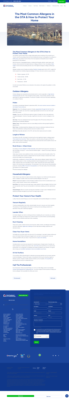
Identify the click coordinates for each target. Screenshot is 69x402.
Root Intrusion (18, 338)
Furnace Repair (6, 318)
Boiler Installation (6, 315)
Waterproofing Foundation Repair (22, 340)
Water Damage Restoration (21, 339)
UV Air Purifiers (6, 324)
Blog (65, 5)
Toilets (17, 328)
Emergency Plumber (19, 315)
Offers (4, 339)
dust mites (36, 245)
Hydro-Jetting (18, 319)
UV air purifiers (48, 258)
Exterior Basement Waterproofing (22, 335)
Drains (17, 336)
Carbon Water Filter (19, 314)
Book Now (61, 1)
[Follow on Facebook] (58, 355)
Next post (52, 278)
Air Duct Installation (7, 314)
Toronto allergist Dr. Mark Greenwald (27, 148)
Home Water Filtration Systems (21, 318)
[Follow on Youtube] (55, 355)
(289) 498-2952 (17, 1)
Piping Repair (18, 321)
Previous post (17, 278)
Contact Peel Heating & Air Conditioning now (23, 269)
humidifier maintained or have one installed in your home (33, 249)
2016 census (15, 58)
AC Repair (5, 327)
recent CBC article (30, 159)
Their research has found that (19, 139)
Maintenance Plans (55, 5)
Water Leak (18, 331)
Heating (24, 5)
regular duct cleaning (27, 226)
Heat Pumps (35, 5)
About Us (5, 334)
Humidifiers (5, 321)
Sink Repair (18, 326)
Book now (20, 396)
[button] (39, 355)
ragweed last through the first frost (44, 109)
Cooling (29, 5)
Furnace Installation (7, 317)
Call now (48, 396)
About (61, 5)
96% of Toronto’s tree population (29, 165)
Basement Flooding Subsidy (21, 334)
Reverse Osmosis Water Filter (21, 324)
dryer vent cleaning (42, 237)
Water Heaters (41, 5)
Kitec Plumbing (18, 320)
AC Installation (6, 325)
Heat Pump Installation (7, 319)
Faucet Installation (19, 316)
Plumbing (48, 5)
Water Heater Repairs (20, 330)
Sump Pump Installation (20, 327)
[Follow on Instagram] (53, 355)
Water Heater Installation (20, 329)
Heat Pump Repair (6, 320)
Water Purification (19, 332)
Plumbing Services (19, 322)
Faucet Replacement (19, 317)
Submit (36, 342)
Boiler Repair (5, 316)
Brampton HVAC (6, 322)
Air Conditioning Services (8, 328)
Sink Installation (18, 325)
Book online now (23, 295)
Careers (4, 336)
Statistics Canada (37, 69)
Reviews (4, 341)
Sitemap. (34, 368)
